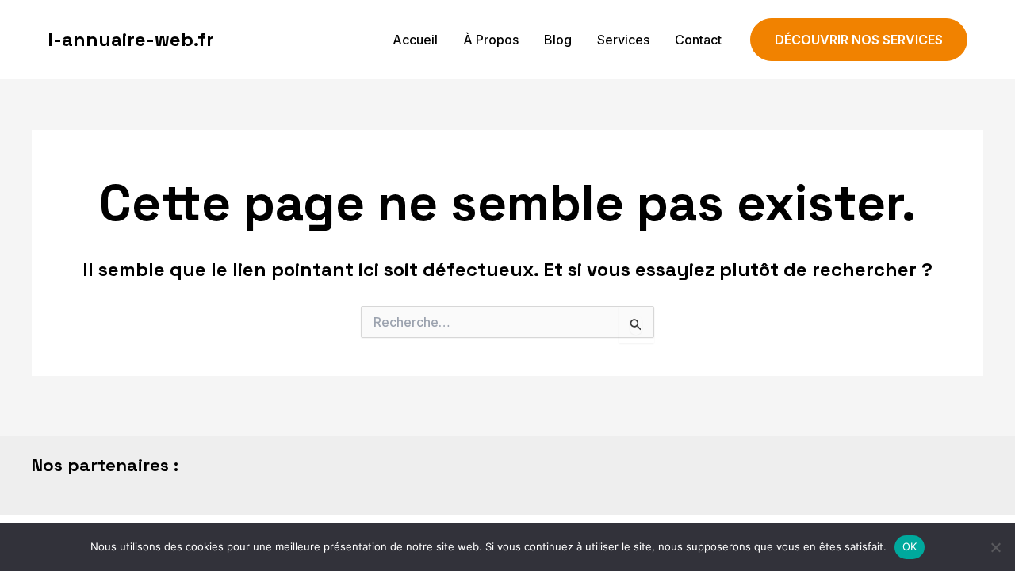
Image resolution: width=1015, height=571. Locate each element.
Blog (558, 40)
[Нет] (995, 547)
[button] (858, 40)
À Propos (491, 40)
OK (909, 546)
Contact (698, 40)
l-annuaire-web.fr (131, 39)
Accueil (415, 40)
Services (623, 40)
